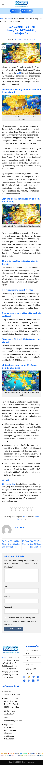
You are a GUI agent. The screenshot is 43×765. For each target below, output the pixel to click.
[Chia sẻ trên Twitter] (19, 509)
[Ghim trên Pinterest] (27, 509)
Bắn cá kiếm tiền (8, 484)
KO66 (2, 19)
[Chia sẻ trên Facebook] (15, 509)
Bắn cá (9, 19)
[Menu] (3, 4)
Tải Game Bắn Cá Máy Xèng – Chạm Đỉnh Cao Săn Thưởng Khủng (11, 544)
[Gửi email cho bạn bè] (23, 509)
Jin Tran (32, 39)
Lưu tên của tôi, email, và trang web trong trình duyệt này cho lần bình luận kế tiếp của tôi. (20, 621)
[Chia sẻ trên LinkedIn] (31, 509)
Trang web (8, 607)
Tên (6, 586)
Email (6, 597)
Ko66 (4, 657)
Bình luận (8, 567)
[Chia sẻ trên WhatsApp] (11, 509)
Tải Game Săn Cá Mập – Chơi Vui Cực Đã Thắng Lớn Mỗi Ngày (31, 544)
